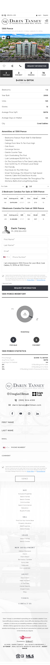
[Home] (21, 22)
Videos (25, 598)
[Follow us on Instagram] (29, 413)
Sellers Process (25, 529)
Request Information (36, 66)
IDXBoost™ (29, 641)
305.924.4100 (7, 626)
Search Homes (25, 496)
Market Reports (25, 586)
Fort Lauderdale (25, 568)
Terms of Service (41, 280)
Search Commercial (25, 505)
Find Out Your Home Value (25, 520)
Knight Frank (24, 589)
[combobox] (6, 257)
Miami (25, 554)
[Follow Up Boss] (3, 276)
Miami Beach (25, 556)
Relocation (24, 508)
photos (3, 37)
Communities (25, 502)
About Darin (25, 577)
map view (8, 37)
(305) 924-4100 (27, 400)
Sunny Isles (25, 562)
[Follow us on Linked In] (37, 413)
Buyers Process (25, 510)
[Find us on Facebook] (12, 413)
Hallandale (24, 565)
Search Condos (25, 499)
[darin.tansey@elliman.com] (2, 15)
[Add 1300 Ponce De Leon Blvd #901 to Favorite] (47, 39)
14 (44, 74)
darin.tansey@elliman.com (26, 405)
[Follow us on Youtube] (20, 413)
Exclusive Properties (25, 494)
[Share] (12, 66)
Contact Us (25, 604)
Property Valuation (25, 523)
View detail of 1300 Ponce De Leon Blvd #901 (25, 48)
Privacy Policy (30, 280)
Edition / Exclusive (25, 551)
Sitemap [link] (6, 646)
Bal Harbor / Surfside (25, 559)
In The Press (25, 583)
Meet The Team (25, 580)
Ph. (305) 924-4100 (18, 231)
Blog (24, 592)
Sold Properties (25, 526)
